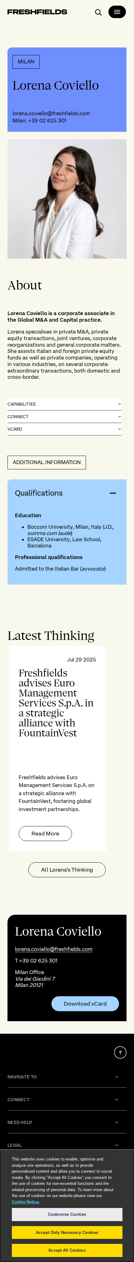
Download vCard (85, 1004)
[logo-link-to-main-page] (37, 13)
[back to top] (120, 1052)
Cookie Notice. (26, 1202)
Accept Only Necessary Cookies (67, 1232)
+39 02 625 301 (47, 120)
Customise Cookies (67, 1214)
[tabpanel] (67, 749)
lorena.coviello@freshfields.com (51, 113)
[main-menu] (117, 12)
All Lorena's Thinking (67, 869)
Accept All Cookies (66, 1250)
